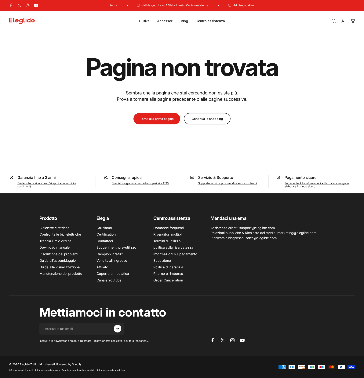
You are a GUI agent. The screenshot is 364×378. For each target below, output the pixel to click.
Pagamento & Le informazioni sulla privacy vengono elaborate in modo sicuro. (317, 185)
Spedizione (162, 260)
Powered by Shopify (69, 364)
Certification (106, 234)
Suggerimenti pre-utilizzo (116, 247)
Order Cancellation (168, 280)
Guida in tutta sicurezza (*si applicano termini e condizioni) (46, 185)
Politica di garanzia (168, 267)
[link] (242, 228)
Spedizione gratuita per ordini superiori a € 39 (140, 183)
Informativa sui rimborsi (21, 370)
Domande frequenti (168, 228)
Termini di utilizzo (167, 241)
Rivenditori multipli (167, 234)
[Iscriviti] (117, 328)
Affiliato (102, 267)
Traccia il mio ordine (55, 241)
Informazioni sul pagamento (175, 254)
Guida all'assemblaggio (57, 260)
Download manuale (54, 247)
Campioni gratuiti (109, 254)
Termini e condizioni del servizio (78, 370)
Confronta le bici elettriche (60, 234)
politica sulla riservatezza (173, 247)
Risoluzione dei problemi (58, 254)
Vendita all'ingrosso (111, 260)
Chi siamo (104, 228)
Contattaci (104, 241)
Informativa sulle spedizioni (111, 370)
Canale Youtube (108, 280)
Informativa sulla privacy (47, 370)
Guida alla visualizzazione (59, 267)
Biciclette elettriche (54, 228)
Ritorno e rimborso (168, 274)
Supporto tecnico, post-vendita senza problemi (227, 183)
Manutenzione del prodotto (60, 274)
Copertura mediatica (112, 274)
